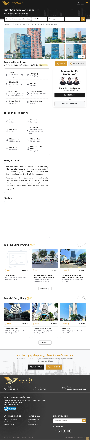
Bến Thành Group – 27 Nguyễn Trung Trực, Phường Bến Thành (43, 276)
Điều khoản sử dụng (81, 437)
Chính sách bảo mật (70, 437)
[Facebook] (55, 431)
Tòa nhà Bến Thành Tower (42, 329)
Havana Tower (66, 329)
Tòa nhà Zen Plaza (11, 329)
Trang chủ (6, 24)
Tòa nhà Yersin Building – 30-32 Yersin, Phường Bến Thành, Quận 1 (73, 276)
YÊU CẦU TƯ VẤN (36, 367)
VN (82, 3)
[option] (17, 266)
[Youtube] (64, 431)
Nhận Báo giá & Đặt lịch (69, 103)
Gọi (69, 95)
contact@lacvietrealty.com (15, 402)
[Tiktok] (60, 431)
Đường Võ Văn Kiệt (37, 24)
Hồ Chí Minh (16, 24)
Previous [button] (79, 245)
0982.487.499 (14, 404)
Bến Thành (26, 24)
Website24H (30, 437)
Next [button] (84, 245)
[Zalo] (69, 431)
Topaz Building (10, 275)
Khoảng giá (52, 19)
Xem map (44, 65)
